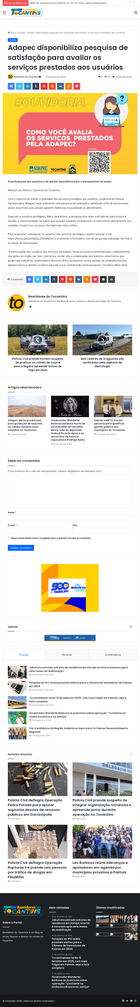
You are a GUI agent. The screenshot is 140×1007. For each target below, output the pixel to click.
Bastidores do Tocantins (26, 76)
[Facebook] (11, 86)
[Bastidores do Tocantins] (27, 12)
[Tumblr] (35, 86)
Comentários (113, 654)
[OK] (68, 86)
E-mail (12, 525)
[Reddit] (52, 86)
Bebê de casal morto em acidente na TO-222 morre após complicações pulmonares (74, 3)
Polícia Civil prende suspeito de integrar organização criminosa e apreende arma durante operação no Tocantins (102, 807)
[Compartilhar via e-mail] (103, 279)
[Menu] (4, 14)
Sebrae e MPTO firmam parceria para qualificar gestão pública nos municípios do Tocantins (109, 425)
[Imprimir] (111, 279)
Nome (12, 512)
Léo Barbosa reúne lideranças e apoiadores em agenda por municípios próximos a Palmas (100, 867)
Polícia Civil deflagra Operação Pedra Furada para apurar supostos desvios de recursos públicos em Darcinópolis (35, 807)
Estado (21, 32)
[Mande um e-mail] (40, 76)
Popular (24, 654)
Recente (67, 654)
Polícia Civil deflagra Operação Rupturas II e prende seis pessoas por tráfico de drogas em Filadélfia (37, 869)
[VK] (60, 86)
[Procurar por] (135, 14)
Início (13, 32)
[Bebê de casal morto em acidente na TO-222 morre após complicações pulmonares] (102, 927)
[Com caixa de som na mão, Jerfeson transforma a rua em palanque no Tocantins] (130, 936)
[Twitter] (19, 86)
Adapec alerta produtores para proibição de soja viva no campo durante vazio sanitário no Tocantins (25, 425)
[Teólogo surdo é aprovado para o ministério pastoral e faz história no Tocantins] (116, 919)
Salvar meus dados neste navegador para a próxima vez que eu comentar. (51, 538)
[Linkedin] (27, 86)
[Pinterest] (44, 86)
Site (75, 525)
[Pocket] (76, 86)
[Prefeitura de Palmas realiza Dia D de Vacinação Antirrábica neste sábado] (116, 927)
